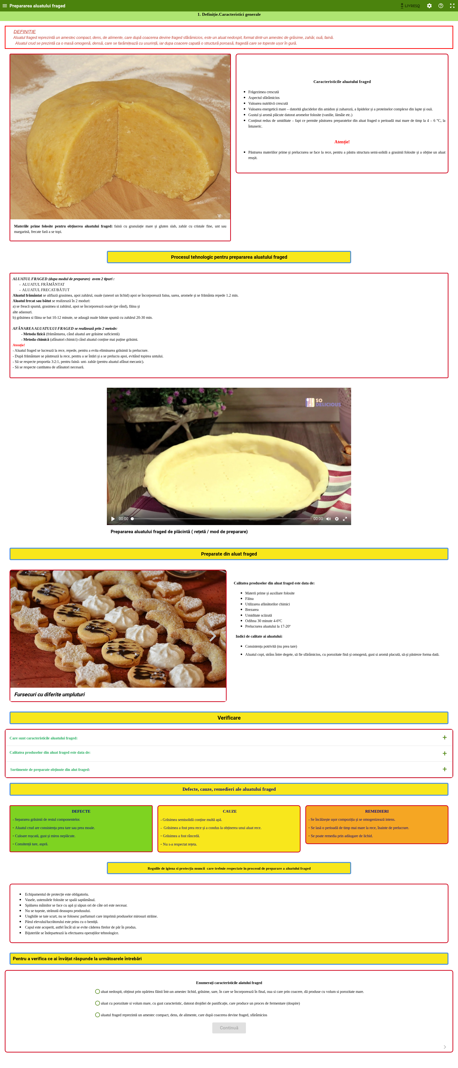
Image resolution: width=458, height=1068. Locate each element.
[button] (229, 737)
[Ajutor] (441, 5)
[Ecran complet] (452, 5)
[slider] (221, 518)
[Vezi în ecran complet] (345, 519)
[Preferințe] (429, 5)
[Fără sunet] (328, 519)
